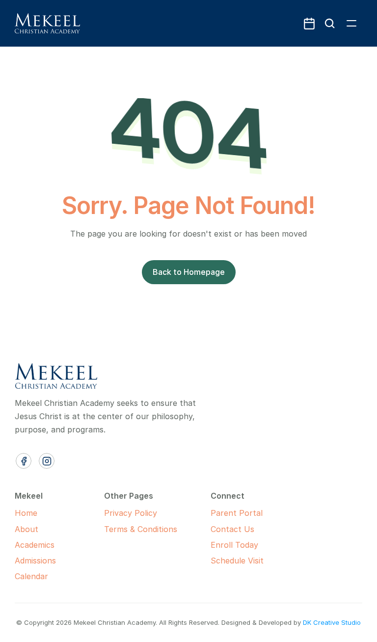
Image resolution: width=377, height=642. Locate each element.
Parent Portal (237, 513)
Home (26, 513)
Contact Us (232, 529)
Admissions (35, 560)
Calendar (31, 576)
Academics (34, 545)
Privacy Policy (130, 513)
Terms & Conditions (140, 529)
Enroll (222, 545)
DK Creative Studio (332, 622)
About (26, 529)
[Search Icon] (330, 23)
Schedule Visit (237, 560)
